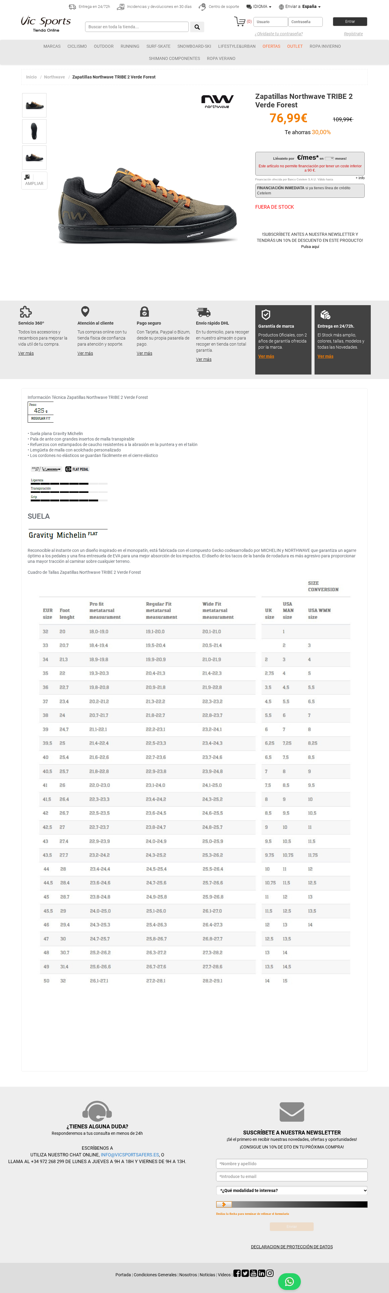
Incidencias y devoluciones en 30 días (159, 6)
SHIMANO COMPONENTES (174, 58)
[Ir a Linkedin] (261, 1274)
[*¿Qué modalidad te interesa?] (292, 1190)
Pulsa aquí (310, 246)
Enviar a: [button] (300, 6)
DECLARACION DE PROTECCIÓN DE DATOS (292, 1246)
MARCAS (51, 46)
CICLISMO (77, 46)
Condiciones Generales (155, 1274)
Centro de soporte (223, 6)
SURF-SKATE (158, 46)
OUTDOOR (104, 46)
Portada (123, 1274)
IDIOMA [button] (260, 6)
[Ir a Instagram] (270, 1274)
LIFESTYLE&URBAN (237, 46)
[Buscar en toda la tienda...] (197, 27)
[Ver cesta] (240, 21)
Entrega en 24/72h (94, 6)
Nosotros (188, 1274)
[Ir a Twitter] (245, 1274)
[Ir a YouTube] (253, 1274)
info (360, 178)
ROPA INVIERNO (325, 46)
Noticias (207, 1274)
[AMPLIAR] (34, 173)
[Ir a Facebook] (237, 1274)
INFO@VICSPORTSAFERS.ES (130, 1155)
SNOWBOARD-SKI (194, 46)
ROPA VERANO (221, 58)
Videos (224, 1274)
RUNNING (130, 46)
